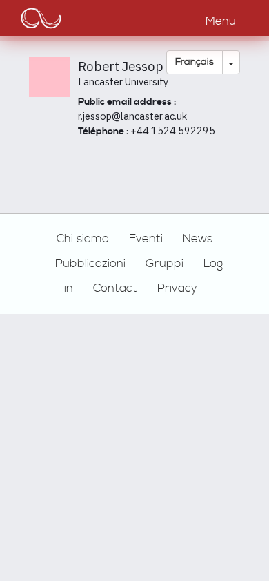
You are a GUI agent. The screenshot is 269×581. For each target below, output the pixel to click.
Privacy (177, 288)
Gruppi (164, 263)
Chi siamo (83, 238)
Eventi (146, 238)
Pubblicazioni (90, 263)
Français (194, 62)
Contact (115, 288)
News (197, 238)
